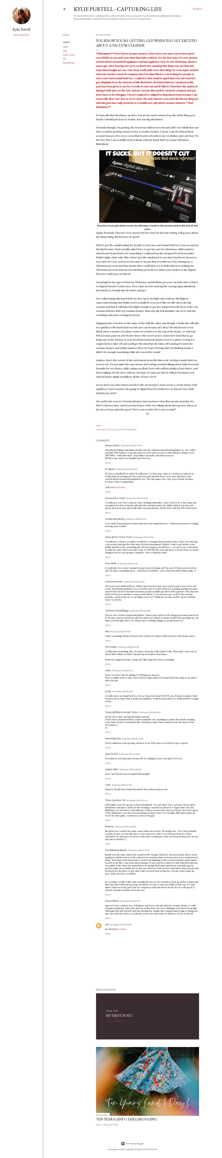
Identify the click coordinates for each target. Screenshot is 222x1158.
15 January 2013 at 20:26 (149, 712)
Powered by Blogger (135, 1143)
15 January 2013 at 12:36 (134, 582)
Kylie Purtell (111, 754)
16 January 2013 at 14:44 (137, 800)
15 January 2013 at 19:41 (122, 670)
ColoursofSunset (113, 581)
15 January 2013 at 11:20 (136, 519)
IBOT (65, 47)
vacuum (122, 929)
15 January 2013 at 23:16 (129, 754)
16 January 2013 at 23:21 (125, 826)
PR (64, 58)
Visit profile (21, 35)
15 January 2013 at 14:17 (121, 631)
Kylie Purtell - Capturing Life (118, 9)
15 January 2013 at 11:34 (144, 537)
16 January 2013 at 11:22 (122, 785)
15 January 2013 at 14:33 (128, 647)
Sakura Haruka (117, 487)
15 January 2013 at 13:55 (140, 611)
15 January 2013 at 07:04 (132, 445)
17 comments (119, 1021)
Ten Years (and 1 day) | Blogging (126, 1119)
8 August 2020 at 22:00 (121, 924)
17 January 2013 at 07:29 (138, 850)
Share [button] (66, 35)
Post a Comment (110, 1125)
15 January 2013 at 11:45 (127, 563)
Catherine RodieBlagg (117, 610)
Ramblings (68, 62)
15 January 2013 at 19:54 (122, 691)
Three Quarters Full (115, 800)
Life (65, 51)
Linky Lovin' (69, 55)
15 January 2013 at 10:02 (126, 469)
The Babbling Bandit (116, 850)
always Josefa (112, 445)
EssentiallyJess (113, 738)
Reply (108, 463)
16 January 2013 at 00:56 (130, 769)
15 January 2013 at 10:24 (137, 498)
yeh (107, 924)
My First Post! (119, 1015)
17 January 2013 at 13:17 (130, 901)
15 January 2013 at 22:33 (132, 738)
